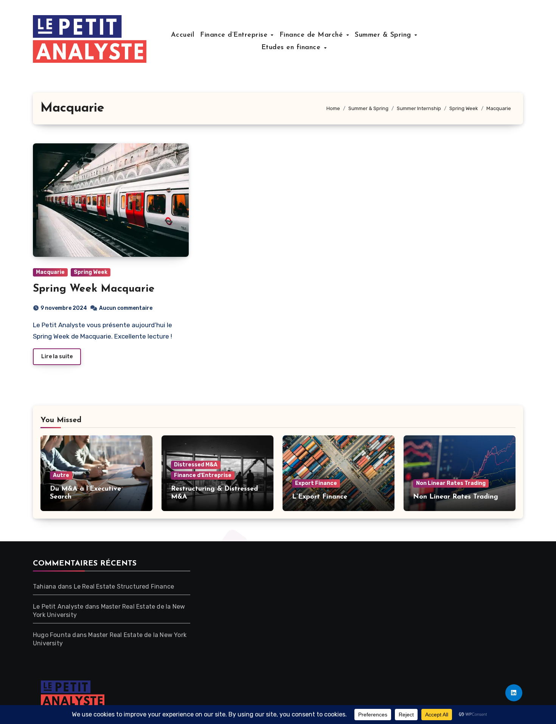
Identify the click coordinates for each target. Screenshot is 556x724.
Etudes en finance (292, 47)
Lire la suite (57, 356)
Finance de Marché (312, 35)
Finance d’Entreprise (235, 35)
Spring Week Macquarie (94, 289)
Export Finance (316, 483)
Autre (61, 475)
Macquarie (50, 272)
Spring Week (90, 272)
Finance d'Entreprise (202, 475)
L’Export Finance (319, 497)
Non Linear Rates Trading (451, 483)
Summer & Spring (384, 35)
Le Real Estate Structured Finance (124, 586)
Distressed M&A (195, 464)
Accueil (182, 35)
